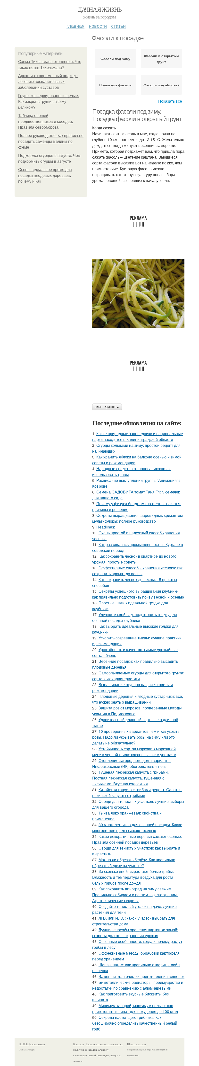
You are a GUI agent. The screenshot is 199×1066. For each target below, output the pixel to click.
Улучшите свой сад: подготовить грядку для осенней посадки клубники (134, 617)
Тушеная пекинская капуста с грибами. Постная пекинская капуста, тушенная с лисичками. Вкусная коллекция (130, 778)
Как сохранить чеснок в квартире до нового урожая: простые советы (134, 559)
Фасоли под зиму (115, 58)
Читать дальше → (107, 407)
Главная (75, 25)
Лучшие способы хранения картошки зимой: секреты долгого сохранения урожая (135, 932)
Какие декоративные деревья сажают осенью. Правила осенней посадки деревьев (137, 839)
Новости (98, 25)
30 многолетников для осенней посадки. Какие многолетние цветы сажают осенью (137, 827)
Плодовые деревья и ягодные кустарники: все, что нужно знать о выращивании (137, 699)
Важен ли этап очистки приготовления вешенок (141, 976)
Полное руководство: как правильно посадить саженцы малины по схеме (50, 141)
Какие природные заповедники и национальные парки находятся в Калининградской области (137, 436)
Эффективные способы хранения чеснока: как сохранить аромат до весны (137, 570)
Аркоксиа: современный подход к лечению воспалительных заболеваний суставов (48, 82)
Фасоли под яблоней (161, 84)
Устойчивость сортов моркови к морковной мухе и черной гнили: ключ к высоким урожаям (134, 751)
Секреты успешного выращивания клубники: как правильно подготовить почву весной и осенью (138, 594)
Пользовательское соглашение (104, 1044)
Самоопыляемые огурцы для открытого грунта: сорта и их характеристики (138, 675)
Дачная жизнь (100, 9)
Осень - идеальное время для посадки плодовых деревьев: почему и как (45, 175)
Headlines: (105, 527)
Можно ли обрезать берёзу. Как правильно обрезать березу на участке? (133, 862)
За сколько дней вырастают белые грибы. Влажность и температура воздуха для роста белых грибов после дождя (133, 877)
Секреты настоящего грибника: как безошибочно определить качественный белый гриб (134, 1023)
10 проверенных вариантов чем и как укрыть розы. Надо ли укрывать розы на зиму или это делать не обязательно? (135, 737)
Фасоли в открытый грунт (161, 58)
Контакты (78, 1044)
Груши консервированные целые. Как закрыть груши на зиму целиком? (48, 101)
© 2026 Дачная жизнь (32, 1044)
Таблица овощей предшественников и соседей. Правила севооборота (45, 121)
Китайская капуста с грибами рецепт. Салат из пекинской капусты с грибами (137, 792)
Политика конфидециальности (91, 1049)
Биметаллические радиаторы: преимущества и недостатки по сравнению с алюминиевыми (137, 985)
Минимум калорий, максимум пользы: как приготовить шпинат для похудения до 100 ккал (135, 1008)
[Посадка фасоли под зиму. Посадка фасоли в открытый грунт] (138, 293)
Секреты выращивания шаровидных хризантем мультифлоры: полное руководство (137, 518)
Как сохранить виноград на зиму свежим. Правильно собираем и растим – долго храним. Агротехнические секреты (135, 894)
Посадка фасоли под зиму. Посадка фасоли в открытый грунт (137, 115)
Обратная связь (136, 1044)
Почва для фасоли (115, 84)
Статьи (118, 25)
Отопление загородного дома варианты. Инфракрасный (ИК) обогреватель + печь (131, 763)
